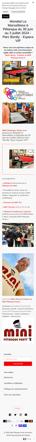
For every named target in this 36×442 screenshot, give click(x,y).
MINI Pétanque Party (17, 432)
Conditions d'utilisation (13, 383)
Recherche (8, 377)
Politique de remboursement (16, 389)
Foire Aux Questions (12, 395)
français (17, 408)
